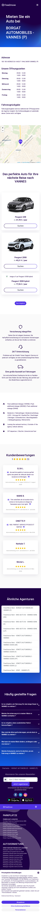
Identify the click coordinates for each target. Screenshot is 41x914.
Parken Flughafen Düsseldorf (10, 832)
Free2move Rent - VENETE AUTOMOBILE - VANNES (18, 637)
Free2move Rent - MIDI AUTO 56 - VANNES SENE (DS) (20, 616)
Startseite (5, 768)
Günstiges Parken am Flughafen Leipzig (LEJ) (14, 824)
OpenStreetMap (26, 162)
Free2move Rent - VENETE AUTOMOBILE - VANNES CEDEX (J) (18, 664)
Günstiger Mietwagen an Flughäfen (15, 848)
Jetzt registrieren (20, 784)
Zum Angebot (20, 303)
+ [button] (2, 128)
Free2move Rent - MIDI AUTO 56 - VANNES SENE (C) (20, 623)
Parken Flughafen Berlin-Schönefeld (12, 838)
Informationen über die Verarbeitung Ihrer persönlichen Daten (20, 789)
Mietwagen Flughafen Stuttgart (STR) (12, 861)
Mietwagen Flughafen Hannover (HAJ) (12, 862)
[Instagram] (25, 795)
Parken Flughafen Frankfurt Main (11, 826)
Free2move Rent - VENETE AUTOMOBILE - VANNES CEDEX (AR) (18, 644)
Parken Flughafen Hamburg (10, 823)
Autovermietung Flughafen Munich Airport (13, 851)
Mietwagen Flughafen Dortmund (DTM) (13, 866)
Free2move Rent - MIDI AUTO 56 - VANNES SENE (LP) (20, 630)
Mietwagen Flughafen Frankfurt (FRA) (12, 849)
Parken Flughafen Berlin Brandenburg (12, 828)
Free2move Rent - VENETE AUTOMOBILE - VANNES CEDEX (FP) (18, 658)
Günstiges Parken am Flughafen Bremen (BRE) (14, 821)
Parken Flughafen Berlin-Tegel (10, 834)
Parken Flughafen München (10, 830)
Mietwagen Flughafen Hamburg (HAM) (12, 857)
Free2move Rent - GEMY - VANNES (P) (16, 670)
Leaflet (18, 162)
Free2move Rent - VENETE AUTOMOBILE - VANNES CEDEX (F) (18, 651)
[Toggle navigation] (37, 5)
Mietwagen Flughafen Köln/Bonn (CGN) (13, 859)
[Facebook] (15, 795)
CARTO (38, 162)
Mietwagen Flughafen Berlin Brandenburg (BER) (15, 853)
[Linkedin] (20, 795)
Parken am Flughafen (10, 819)
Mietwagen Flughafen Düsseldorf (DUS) (13, 855)
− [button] (2, 130)
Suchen (20, 226)
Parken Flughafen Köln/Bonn (10, 836)
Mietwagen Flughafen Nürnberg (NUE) (12, 864)
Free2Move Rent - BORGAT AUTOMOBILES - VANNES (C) (18, 609)
